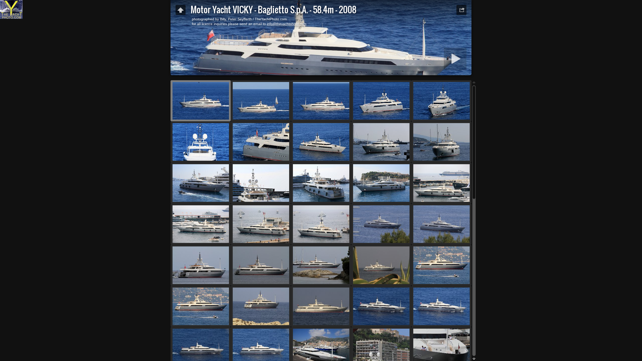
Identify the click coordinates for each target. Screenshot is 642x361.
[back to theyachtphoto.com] (181, 10)
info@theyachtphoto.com (286, 24)
